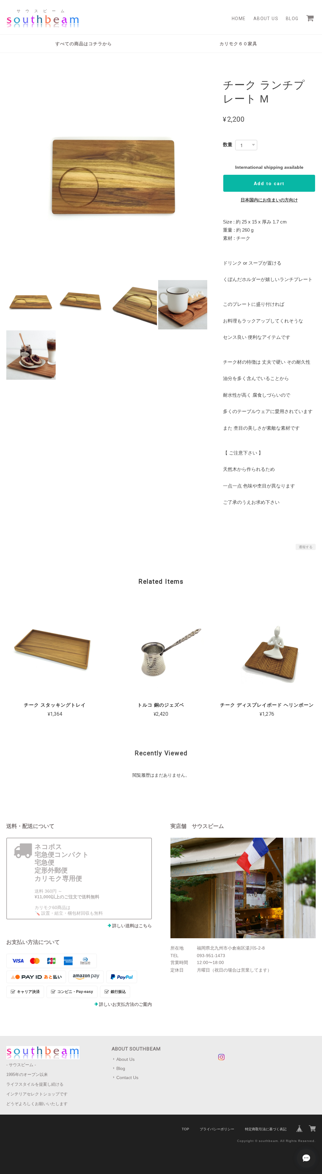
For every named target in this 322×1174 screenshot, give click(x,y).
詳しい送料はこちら (132, 925)
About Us (265, 18)
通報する (306, 547)
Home (239, 18)
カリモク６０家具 (238, 43)
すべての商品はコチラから (83, 43)
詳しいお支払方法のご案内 (125, 1004)
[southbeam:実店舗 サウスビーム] (243, 888)
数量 (227, 144)
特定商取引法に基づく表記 (265, 1129)
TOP (185, 1129)
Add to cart (269, 183)
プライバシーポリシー (217, 1129)
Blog (292, 18)
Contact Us (127, 1077)
